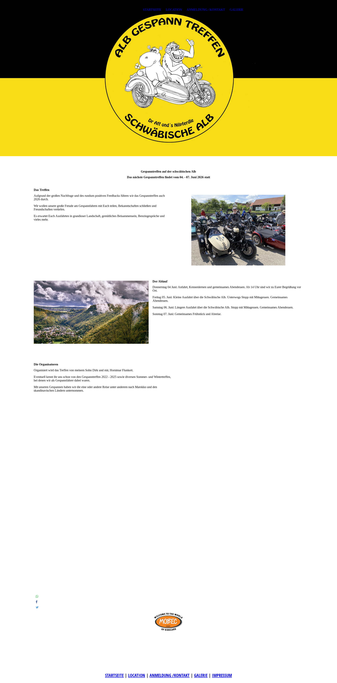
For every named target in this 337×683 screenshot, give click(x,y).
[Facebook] (36, 602)
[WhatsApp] (37, 596)
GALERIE (236, 9)
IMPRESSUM (222, 675)
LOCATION (174, 9)
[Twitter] (37, 607)
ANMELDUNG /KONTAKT (170, 675)
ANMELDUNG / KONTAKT (206, 9)
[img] (168, 78)
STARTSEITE (152, 9)
